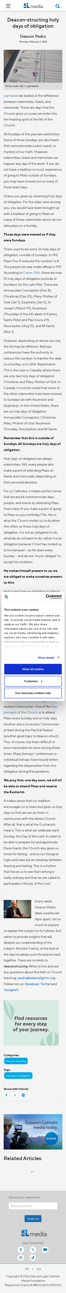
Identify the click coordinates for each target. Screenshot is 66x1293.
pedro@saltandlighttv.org (36, 978)
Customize (31, 681)
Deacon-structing (16, 1061)
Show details (46, 657)
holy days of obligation (18, 1075)
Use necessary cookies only (33, 693)
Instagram (11, 989)
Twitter (45, 984)
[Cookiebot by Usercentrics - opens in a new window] (46, 596)
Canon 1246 (31, 272)
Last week (11, 95)
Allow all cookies (33, 669)
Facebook (32, 984)
